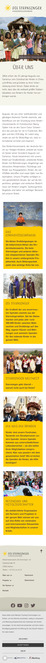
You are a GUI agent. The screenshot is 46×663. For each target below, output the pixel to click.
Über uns (6, 575)
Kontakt (6, 590)
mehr (23, 651)
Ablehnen (23, 639)
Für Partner (7, 585)
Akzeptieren (23, 645)
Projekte (6, 580)
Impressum (29, 575)
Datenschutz (29, 580)
